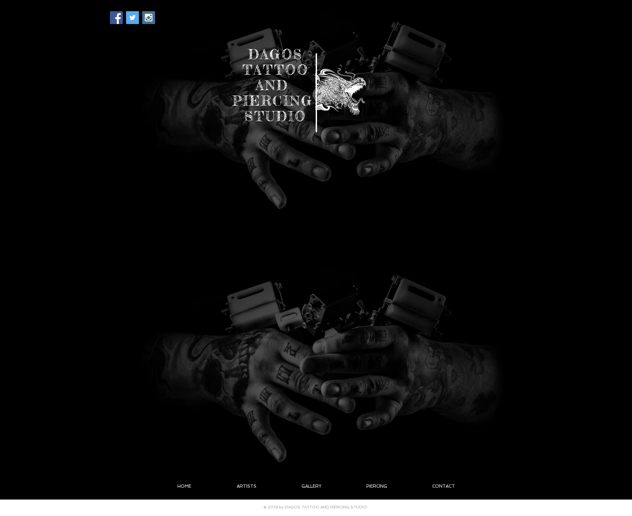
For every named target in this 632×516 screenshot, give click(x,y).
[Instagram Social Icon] (148, 17)
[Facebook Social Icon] (116, 17)
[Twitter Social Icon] (132, 17)
